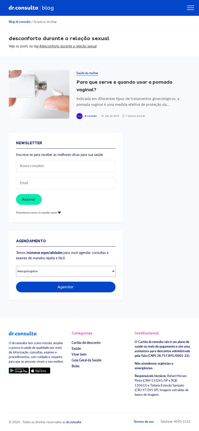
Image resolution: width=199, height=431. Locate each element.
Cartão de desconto (86, 343)
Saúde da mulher (87, 73)
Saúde (76, 348)
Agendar (66, 287)
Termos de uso (144, 421)
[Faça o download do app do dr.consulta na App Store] (40, 370)
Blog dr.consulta (20, 21)
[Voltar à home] (23, 333)
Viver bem (79, 354)
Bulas (76, 366)
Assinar (29, 199)
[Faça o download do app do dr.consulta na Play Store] (19, 370)
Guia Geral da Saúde (86, 360)
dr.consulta (90, 116)
